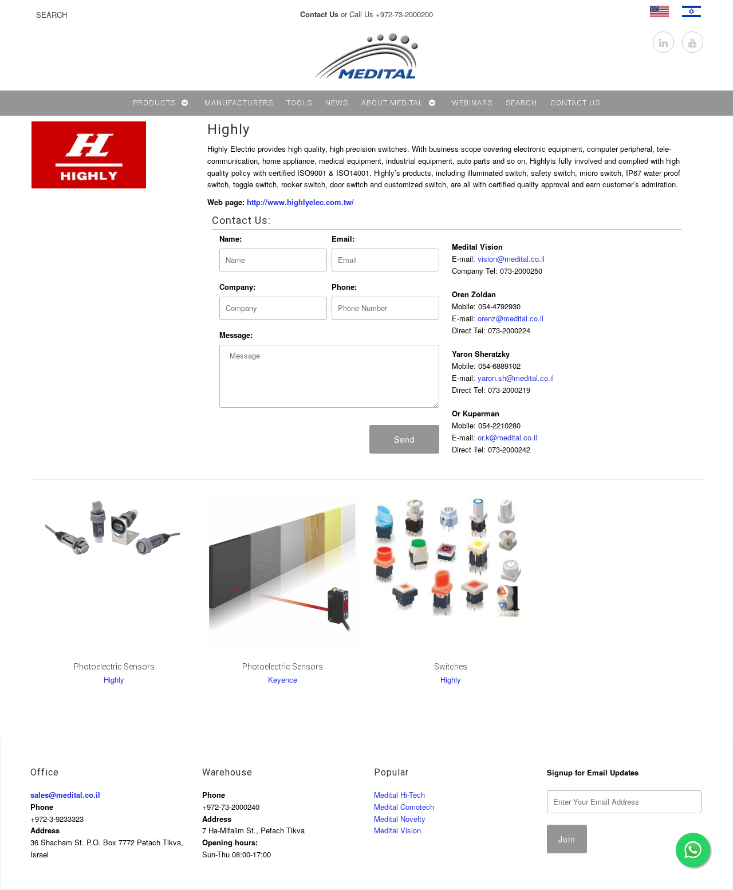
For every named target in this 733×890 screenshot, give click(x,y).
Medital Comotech (404, 806)
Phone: (344, 286)
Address (45, 830)
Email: (343, 238)
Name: (230, 238)
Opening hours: (230, 842)
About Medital (392, 103)
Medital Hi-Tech (399, 794)
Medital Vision (397, 830)
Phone (41, 806)
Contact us (575, 103)
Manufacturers (238, 103)
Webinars (472, 103)
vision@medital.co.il (511, 258)
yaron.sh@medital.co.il (516, 377)
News (336, 103)
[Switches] (450, 557)
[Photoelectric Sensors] (282, 574)
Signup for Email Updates (593, 772)
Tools (299, 103)
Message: (236, 334)
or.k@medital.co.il (507, 437)
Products (154, 103)
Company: (237, 286)
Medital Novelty (399, 818)
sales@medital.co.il (65, 794)
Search (521, 103)
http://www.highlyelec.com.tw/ (300, 201)
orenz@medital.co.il (510, 318)
